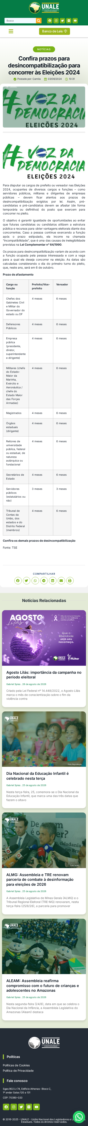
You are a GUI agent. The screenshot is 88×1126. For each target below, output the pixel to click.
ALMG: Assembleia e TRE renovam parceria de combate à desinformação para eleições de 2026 (39, 880)
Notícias (44, 49)
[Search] (39, 20)
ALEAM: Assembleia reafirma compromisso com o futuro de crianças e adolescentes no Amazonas (42, 986)
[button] (11, 31)
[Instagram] (56, 20)
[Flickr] (68, 20)
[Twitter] (62, 20)
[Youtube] (75, 20)
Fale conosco (17, 1081)
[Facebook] (49, 20)
